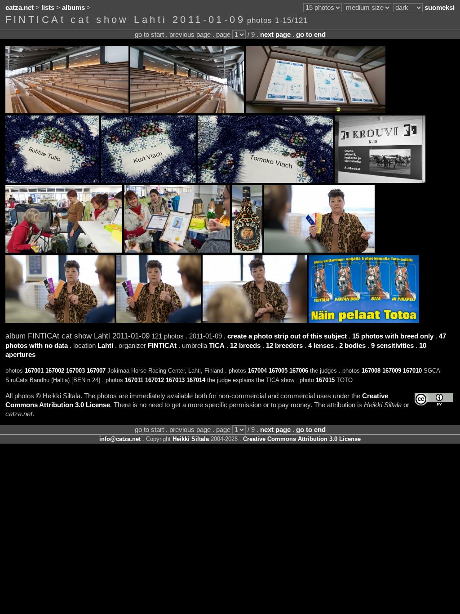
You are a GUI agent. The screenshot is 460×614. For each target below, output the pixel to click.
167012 (154, 380)
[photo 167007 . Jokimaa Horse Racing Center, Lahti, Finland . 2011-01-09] (380, 180)
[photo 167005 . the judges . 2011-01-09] (148, 180)
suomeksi (440, 7)
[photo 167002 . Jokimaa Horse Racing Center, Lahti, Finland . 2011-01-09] (187, 111)
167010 (412, 370)
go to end (311, 34)
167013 (175, 380)
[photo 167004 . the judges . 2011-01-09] (52, 180)
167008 (371, 370)
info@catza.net (120, 439)
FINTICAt (162, 345)
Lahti (105, 345)
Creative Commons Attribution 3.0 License (302, 439)
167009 (391, 370)
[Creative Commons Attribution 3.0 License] (434, 399)
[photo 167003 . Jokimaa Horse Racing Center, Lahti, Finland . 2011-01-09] (315, 111)
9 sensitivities (392, 345)
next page (275, 34)
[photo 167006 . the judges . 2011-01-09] (265, 180)
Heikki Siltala (190, 439)
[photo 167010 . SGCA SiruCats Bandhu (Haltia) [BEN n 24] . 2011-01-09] (247, 250)
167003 (75, 370)
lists (47, 7)
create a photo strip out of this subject (287, 336)
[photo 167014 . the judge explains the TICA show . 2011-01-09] (255, 320)
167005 (278, 370)
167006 (298, 370)
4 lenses (321, 345)
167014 (195, 380)
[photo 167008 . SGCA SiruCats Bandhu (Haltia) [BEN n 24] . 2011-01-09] (63, 250)
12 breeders (284, 345)
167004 (257, 370)
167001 (34, 370)
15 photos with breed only (392, 336)
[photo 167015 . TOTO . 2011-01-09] (364, 320)
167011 (134, 380)
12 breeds (245, 345)
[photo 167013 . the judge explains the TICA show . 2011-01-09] (158, 320)
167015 (325, 380)
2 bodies (352, 345)
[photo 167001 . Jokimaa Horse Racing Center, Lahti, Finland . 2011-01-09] (66, 111)
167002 (54, 370)
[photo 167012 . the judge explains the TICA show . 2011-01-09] (60, 320)
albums (73, 7)
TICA (217, 345)
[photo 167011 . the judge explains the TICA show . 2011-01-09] (319, 250)
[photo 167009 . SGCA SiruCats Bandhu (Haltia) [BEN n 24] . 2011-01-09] (177, 250)
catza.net (19, 7)
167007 (96, 370)
